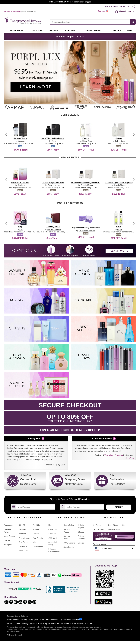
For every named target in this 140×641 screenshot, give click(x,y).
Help (130, 6)
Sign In (107, 6)
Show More (130, 458)
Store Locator (68, 547)
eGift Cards (52, 538)
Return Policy (68, 525)
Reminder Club (114, 529)
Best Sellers (23, 542)
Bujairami (21, 185)
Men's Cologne (9, 536)
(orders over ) (20, 12)
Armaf (54, 141)
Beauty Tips (34, 438)
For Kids (36, 525)
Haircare (70, 30)
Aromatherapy (24, 538)
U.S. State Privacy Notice (46, 619)
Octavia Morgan (54, 185)
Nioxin (119, 229)
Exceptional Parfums (87, 230)
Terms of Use (13, 619)
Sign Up (119, 507)
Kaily (21, 229)
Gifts (129, 30)
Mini (34, 542)
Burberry (21, 141)
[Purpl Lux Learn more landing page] (114, 538)
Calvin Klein (87, 141)
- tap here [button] (70, 36)
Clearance (23, 546)
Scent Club (23, 551)
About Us (52, 534)
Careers (81, 543)
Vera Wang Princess (113, 455)
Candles (36, 534)
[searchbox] (90, 22)
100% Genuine (69, 543)
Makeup (53, 30)
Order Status (119, 6)
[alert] (104, 11)
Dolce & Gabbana (54, 229)
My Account (97, 525)
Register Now (98, 529)
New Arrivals (38, 538)
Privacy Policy (27, 619)
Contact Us (52, 529)
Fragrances (16, 30)
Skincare (37, 30)
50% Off (22, 525)
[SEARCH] (133, 22)
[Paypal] (39, 575)
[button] (134, 107)
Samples (22, 529)
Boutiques (8, 545)
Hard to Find (38, 546)
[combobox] (93, 22)
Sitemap (81, 532)
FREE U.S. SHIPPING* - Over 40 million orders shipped (70, 2)
